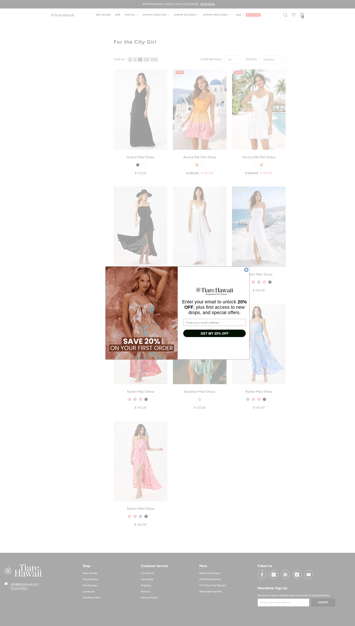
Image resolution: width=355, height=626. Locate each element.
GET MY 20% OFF (215, 333)
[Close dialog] (246, 270)
